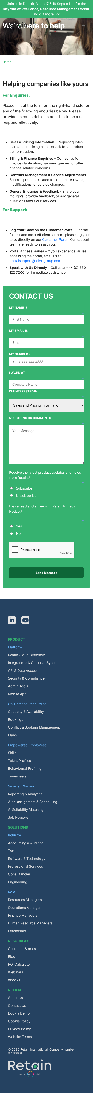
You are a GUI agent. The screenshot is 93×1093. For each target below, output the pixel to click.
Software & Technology (26, 858)
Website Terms (20, 1036)
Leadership (17, 931)
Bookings (15, 719)
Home (7, 62)
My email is (18, 330)
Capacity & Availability (26, 711)
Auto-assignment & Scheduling (32, 802)
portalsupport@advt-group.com (35, 261)
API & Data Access (22, 670)
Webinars (15, 972)
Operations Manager (24, 907)
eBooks (14, 980)
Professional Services (25, 866)
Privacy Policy (19, 1029)
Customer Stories (22, 949)
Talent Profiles (19, 760)
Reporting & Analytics (25, 794)
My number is (20, 354)
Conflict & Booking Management (34, 727)
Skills (12, 753)
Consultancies (19, 874)
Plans (12, 735)
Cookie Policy (19, 1021)
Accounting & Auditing (26, 843)
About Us (15, 997)
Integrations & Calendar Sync (31, 662)
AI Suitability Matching (26, 809)
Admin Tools (18, 686)
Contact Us (17, 1005)
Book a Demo (19, 1013)
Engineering (17, 882)
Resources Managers (25, 900)
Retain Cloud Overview (26, 655)
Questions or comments (30, 418)
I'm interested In (23, 391)
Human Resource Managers (30, 923)
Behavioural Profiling (25, 768)
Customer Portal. (55, 239)
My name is (18, 307)
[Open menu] (83, 24)
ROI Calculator (19, 964)
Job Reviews (18, 817)
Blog (11, 956)
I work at (17, 372)
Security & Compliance (26, 678)
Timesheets (17, 776)
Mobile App (17, 694)
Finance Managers (22, 915)
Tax (11, 851)
